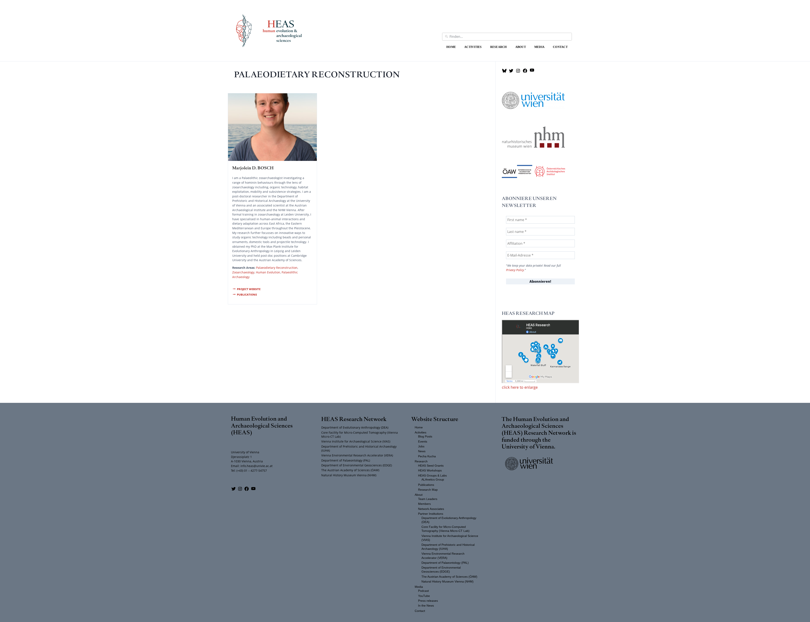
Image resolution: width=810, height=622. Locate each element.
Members (424, 503)
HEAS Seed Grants (431, 465)
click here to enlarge (520, 387)
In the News (426, 605)
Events (422, 441)
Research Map (428, 489)
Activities (473, 47)
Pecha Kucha (427, 456)
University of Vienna (528, 446)
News (421, 451)
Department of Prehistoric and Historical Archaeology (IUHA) (359, 448)
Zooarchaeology (243, 272)
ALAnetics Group (432, 479)
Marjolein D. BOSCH (253, 168)
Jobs (421, 446)
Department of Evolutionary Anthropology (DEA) (354, 427)
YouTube (424, 596)
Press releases (428, 600)
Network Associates (431, 509)
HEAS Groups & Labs (432, 475)
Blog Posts (425, 436)
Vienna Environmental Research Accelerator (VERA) (357, 455)
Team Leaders (427, 499)
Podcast (423, 590)
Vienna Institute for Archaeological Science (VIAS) (355, 441)
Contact (560, 47)
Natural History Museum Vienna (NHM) (348, 475)
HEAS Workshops (430, 470)
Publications (247, 294)
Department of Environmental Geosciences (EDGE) (356, 465)
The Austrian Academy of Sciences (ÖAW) (350, 470)
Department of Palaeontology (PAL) (345, 460)
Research (498, 47)
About (520, 47)
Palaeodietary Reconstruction (276, 268)
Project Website (249, 289)
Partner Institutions (430, 513)
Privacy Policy (515, 270)
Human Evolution (268, 272)
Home (451, 47)
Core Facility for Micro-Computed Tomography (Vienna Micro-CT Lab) (359, 435)
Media (539, 47)
